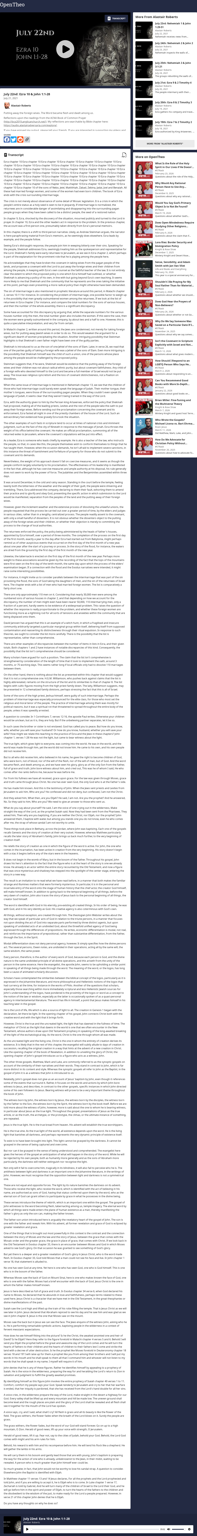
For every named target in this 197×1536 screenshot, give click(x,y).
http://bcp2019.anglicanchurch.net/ (25, 121)
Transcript (118, 18)
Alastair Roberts (31, 1522)
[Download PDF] (124, 154)
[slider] (95, 1529)
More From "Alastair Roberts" (165, 143)
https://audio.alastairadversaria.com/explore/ (30, 125)
